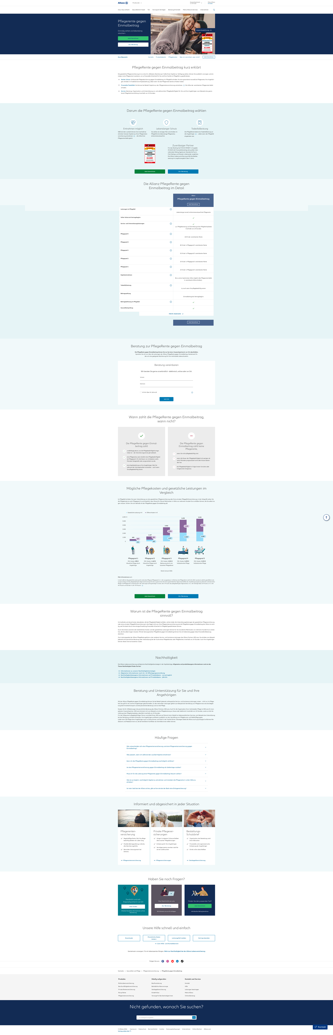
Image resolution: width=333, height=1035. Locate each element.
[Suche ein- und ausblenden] (213, 10)
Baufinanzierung (157, 983)
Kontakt (187, 983)
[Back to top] (326, 517)
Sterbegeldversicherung (159, 989)
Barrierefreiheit (152, 1029)
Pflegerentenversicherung (126, 996)
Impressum (133, 1029)
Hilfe (186, 986)
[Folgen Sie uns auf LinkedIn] (177, 961)
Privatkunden (136, 3)
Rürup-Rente (122, 993)
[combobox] (164, 1017)
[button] (211, 30)
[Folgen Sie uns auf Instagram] (167, 961)
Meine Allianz (189, 993)
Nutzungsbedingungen (173, 1029)
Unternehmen (186, 1029)
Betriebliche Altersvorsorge (160, 986)
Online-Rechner (197, 1029)
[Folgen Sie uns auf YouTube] (172, 961)
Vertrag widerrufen (123, 1031)
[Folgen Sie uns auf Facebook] (162, 961)
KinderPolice (155, 993)
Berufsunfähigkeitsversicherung (127, 986)
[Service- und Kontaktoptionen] (320, 1027)
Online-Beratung (190, 996)
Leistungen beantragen (192, 989)
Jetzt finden (133, 906)
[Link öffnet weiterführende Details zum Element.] (207, 43)
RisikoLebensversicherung (126, 983)
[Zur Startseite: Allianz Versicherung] (123, 3)
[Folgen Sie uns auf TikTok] (182, 961)
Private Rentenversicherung (126, 989)
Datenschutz (142, 1029)
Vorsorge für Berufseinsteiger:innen (162, 996)
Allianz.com (207, 1029)
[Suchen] (194, 1017)
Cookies (161, 1029)
